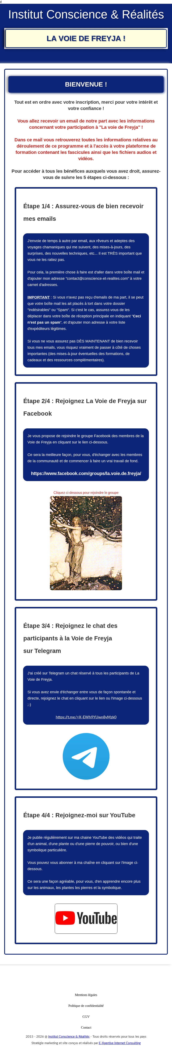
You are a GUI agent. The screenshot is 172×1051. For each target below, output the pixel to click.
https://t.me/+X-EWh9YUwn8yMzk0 (86, 717)
